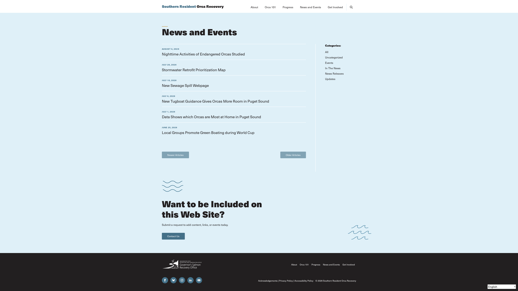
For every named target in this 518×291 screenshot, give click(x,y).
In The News (332, 68)
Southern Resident (193, 6)
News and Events (331, 264)
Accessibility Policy (303, 280)
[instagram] (182, 280)
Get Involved (349, 264)
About (294, 264)
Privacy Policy (286, 280)
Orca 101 (304, 264)
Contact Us (173, 236)
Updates (330, 79)
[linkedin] (190, 280)
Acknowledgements (267, 280)
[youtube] (199, 280)
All (326, 52)
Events (329, 63)
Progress (315, 264)
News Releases (334, 74)
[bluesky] (173, 280)
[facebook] (165, 280)
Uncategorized (334, 57)
